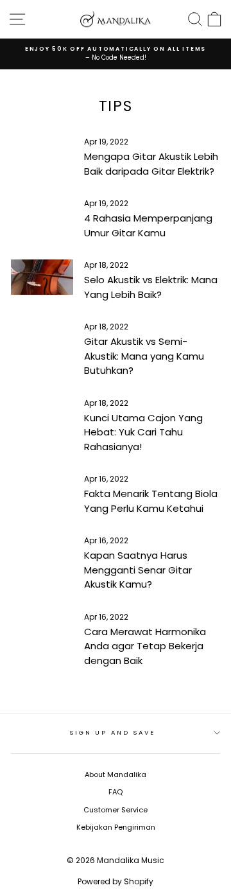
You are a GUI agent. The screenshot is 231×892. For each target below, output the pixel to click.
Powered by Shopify (115, 881)
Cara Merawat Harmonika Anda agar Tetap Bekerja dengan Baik (145, 646)
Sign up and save (112, 732)
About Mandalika (115, 774)
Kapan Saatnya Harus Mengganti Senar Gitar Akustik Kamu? (138, 569)
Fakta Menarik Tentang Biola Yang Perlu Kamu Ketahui (151, 501)
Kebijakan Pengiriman (115, 827)
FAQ (115, 792)
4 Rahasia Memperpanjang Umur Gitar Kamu (148, 225)
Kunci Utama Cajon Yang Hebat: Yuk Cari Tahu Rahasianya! (143, 432)
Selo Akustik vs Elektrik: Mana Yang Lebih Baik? (151, 287)
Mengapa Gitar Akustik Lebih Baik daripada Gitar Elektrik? (151, 164)
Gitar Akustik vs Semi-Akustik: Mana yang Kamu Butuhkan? (144, 356)
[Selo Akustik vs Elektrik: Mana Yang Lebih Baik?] (42, 277)
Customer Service (115, 810)
